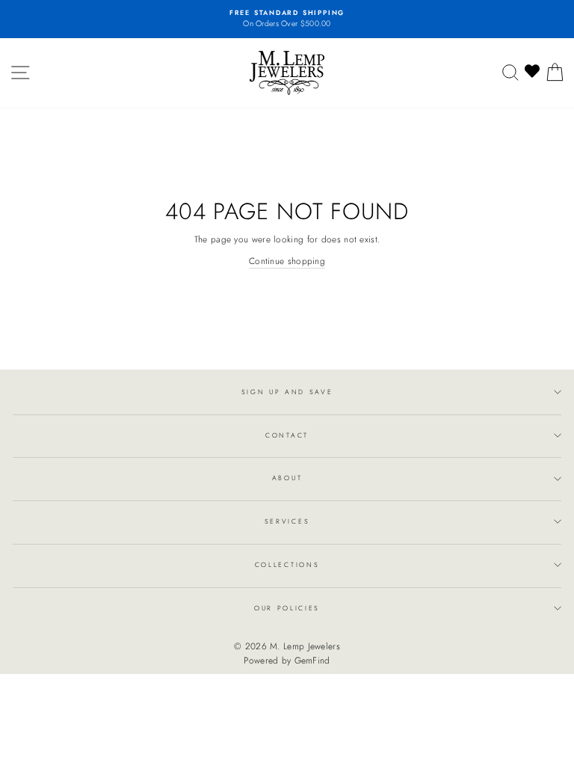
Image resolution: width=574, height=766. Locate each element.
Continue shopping (287, 260)
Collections (287, 564)
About (287, 477)
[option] (287, 19)
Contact (287, 435)
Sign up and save (287, 391)
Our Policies (287, 608)
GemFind (312, 660)
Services (287, 521)
